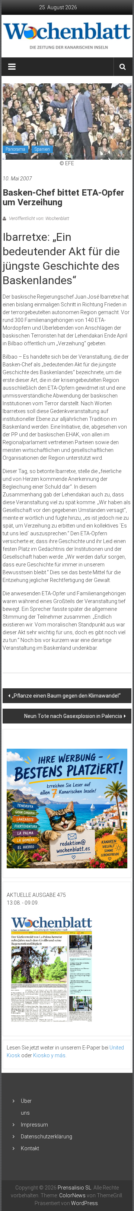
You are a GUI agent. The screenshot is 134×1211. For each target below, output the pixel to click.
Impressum (34, 1125)
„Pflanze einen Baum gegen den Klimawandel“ (66, 696)
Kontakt (30, 1148)
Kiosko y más (49, 1055)
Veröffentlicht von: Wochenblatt (38, 218)
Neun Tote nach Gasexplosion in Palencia (73, 716)
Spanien (42, 149)
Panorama (15, 149)
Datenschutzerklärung (46, 1137)
